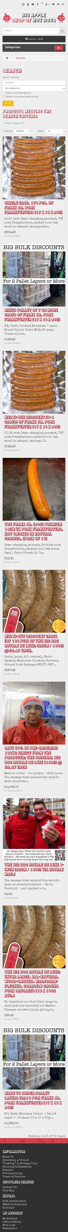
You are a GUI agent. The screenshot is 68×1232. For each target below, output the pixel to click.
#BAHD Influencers (14, 1204)
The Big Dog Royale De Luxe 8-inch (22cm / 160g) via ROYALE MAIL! (34, 869)
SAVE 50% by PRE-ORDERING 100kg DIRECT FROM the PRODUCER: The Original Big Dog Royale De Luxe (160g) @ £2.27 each (33, 758)
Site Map (8, 1190)
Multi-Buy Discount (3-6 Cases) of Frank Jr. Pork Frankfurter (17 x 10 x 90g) (32, 422)
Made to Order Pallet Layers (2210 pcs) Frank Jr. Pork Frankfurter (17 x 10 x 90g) (32, 1101)
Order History (11, 1222)
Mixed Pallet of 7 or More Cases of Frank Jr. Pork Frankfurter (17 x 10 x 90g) (32, 315)
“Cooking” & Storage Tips (19, 1163)
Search (20, 58)
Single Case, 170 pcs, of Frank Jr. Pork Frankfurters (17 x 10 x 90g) (33, 208)
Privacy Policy (12, 1173)
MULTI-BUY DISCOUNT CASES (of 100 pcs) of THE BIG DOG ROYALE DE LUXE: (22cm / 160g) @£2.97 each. (34, 644)
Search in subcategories (18, 93)
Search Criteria (10, 78)
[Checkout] (63, 4)
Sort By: (8, 131)
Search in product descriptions (22, 97)
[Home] (7, 58)
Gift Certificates (14, 1201)
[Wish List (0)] (53, 4)
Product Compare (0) (14, 123)
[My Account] (48, 4)
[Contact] (42, 3)
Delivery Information (17, 1167)
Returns (7, 1170)
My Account (9, 1218)
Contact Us (9, 1187)
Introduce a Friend (15, 1160)
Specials (8, 1208)
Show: (41, 131)
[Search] (62, 31)
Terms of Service (13, 1177)
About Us (8, 1157)
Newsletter (9, 1228)
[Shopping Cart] (58, 4)
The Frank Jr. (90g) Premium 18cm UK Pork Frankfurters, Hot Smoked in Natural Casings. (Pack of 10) (33, 532)
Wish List (8, 1225)
